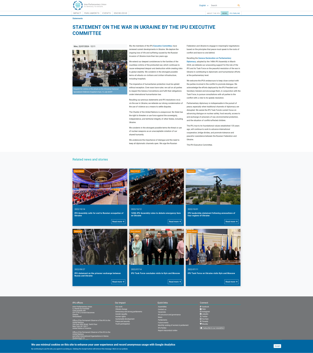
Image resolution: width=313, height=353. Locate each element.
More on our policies (120, 349)
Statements (78, 18)
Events (106, 13)
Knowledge (120, 13)
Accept (277, 346)
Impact (77, 13)
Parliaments (92, 13)
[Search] (239, 5)
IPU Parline (235, 13)
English (202, 5)
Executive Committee (162, 46)
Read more (117, 221)
